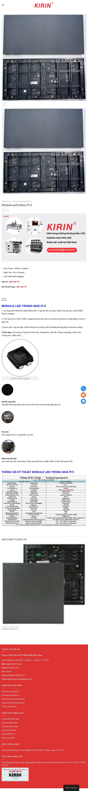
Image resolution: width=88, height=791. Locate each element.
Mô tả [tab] (4, 300)
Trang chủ (6, 201)
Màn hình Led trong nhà (10, 691)
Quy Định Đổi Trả (8, 734)
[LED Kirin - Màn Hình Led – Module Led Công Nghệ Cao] (44, 5)
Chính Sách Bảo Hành (9, 723)
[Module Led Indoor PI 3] (44, 584)
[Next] (10, 103)
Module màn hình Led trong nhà (13, 699)
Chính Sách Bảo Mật (9, 730)
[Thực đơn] (3, 4)
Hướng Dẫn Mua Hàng (10, 719)
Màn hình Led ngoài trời (10, 695)
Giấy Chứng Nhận (8, 738)
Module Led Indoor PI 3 (10, 629)
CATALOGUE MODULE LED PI (22, 201)
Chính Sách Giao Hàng (10, 726)
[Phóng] (4, 104)
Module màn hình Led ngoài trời (13, 703)
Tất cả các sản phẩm (9, 706)
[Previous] (3, 196)
